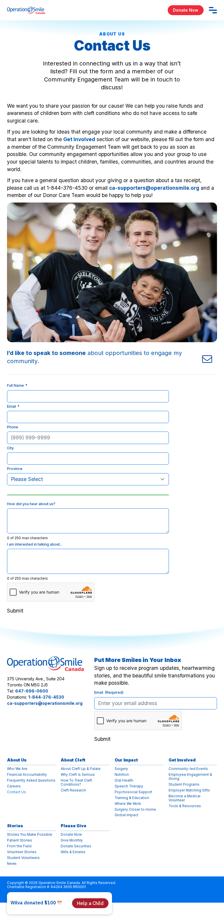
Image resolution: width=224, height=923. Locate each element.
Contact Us (16, 792)
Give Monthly (72, 840)
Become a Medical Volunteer (184, 798)
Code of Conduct (81, 896)
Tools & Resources (185, 806)
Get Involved (79, 139)
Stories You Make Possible (29, 835)
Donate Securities (76, 846)
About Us (17, 759)
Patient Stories (19, 840)
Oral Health (124, 780)
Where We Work (128, 804)
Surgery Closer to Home (135, 810)
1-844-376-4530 (46, 697)
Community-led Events (188, 769)
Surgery (121, 769)
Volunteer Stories (21, 852)
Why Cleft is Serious (78, 775)
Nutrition (122, 775)
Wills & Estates (73, 852)
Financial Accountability (27, 775)
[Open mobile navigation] (213, 10)
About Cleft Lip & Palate (81, 769)
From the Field (19, 846)
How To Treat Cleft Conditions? (76, 783)
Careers (14, 786)
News (12, 864)
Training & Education (132, 798)
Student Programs (184, 785)
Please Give (73, 825)
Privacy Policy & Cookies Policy (34, 896)
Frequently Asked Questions (31, 780)
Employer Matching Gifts (189, 790)
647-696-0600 (31, 690)
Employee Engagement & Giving (190, 777)
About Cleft (73, 759)
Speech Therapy (129, 786)
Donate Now (185, 10)
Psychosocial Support (133, 792)
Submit (15, 611)
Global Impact (126, 815)
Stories (15, 825)
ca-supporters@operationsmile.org (154, 188)
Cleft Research (73, 790)
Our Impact (126, 759)
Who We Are (17, 769)
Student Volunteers (23, 858)
